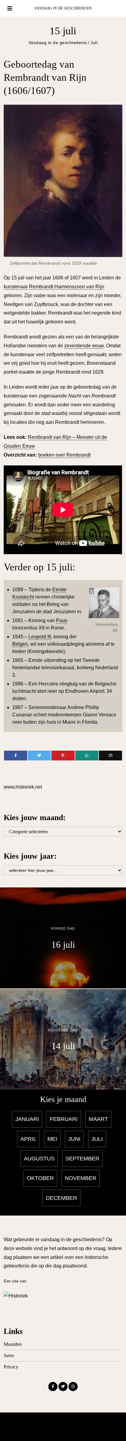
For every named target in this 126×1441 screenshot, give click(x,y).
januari (27, 1119)
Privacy (11, 1366)
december (61, 1198)
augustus (39, 1158)
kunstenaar (16, 286)
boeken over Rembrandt (64, 454)
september (82, 1158)
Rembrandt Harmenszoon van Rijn (66, 286)
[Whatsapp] (86, 755)
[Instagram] (73, 1386)
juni (74, 1139)
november (80, 1178)
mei (52, 1139)
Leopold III (39, 636)
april (28, 1139)
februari (64, 1119)
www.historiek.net (23, 787)
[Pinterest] (62, 755)
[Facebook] (15, 755)
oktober (40, 1178)
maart (98, 1119)
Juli (94, 42)
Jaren (9, 1355)
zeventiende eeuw (84, 345)
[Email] (110, 755)
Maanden (13, 1344)
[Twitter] (39, 755)
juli (97, 1139)
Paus (61, 620)
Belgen (20, 644)
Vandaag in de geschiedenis (57, 42)
